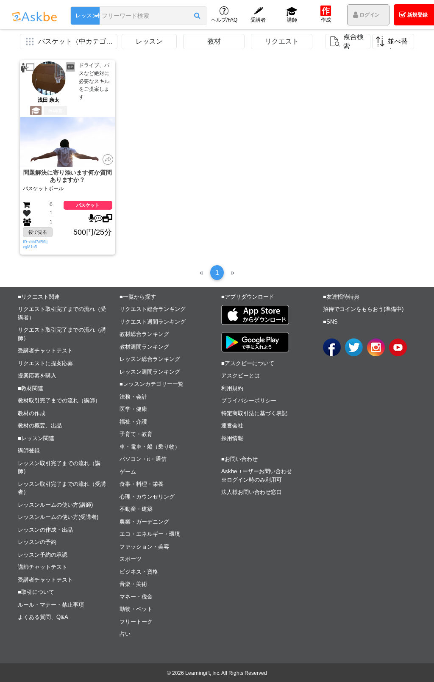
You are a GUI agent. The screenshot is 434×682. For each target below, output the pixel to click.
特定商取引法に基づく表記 (254, 413)
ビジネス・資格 (139, 571)
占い (125, 634)
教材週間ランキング (144, 347)
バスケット (88, 205)
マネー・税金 (136, 596)
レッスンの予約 (37, 542)
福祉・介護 (133, 422)
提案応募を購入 (37, 375)
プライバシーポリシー (248, 400)
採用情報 (232, 438)
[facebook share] (332, 347)
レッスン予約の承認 (42, 555)
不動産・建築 (136, 509)
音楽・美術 (133, 584)
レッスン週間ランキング (150, 372)
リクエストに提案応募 (45, 363)
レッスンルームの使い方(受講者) (58, 517)
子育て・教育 (136, 434)
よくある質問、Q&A (43, 617)
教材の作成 (31, 413)
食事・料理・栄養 (142, 484)
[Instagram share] (376, 347)
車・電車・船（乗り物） (150, 447)
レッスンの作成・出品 (45, 530)
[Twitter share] (354, 347)
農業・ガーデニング (144, 521)
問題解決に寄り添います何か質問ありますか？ (67, 176)
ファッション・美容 (144, 546)
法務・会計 (133, 397)
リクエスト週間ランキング (153, 322)
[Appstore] (255, 315)
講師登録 (29, 450)
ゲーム (128, 472)
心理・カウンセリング (147, 496)
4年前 (57, 111)
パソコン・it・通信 (143, 459)
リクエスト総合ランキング (153, 309)
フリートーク (136, 621)
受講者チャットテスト (45, 350)
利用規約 (232, 388)
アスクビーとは (240, 375)
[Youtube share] (398, 347)
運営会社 (232, 425)
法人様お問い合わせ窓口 (251, 492)
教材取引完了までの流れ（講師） (59, 400)
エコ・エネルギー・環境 (150, 534)
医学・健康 (133, 409)
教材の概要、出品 (40, 425)
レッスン (149, 41)
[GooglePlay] (255, 342)
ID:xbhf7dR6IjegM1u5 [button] (35, 244)
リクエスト (282, 41)
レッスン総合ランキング (150, 359)
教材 (214, 41)
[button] (197, 15)
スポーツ (131, 559)
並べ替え (397, 43)
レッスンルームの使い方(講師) (55, 505)
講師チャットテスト (42, 567)
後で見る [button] (37, 232)
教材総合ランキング (144, 334)
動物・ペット (136, 609)
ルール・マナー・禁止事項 (51, 605)
